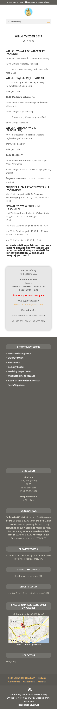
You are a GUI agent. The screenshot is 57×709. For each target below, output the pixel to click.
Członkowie (14, 681)
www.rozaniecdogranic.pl (19, 353)
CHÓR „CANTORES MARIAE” (21, 678)
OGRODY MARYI (15, 357)
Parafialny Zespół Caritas (19, 371)
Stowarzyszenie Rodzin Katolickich (24, 380)
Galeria (42, 681)
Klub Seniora (14, 362)
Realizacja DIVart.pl (28, 704)
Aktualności (29, 681)
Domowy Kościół (16, 366)
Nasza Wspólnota (16, 385)
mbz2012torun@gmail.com (28, 644)
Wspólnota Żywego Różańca (21, 375)
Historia (42, 678)
